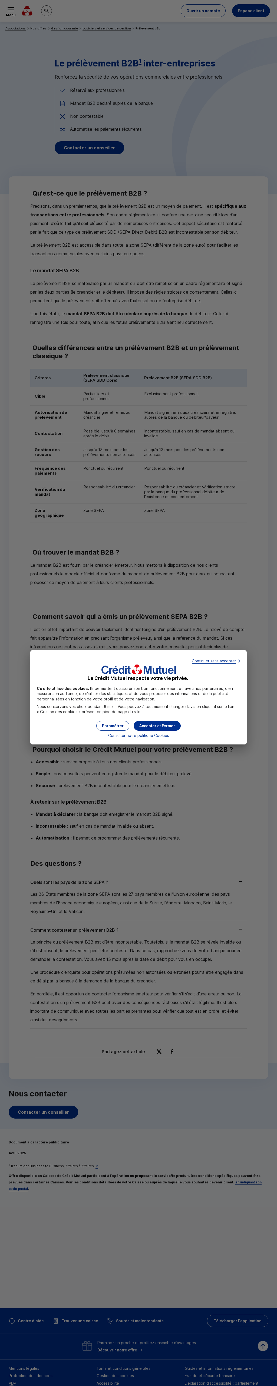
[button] (157, 726)
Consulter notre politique (138, 735)
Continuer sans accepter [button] (214, 661)
